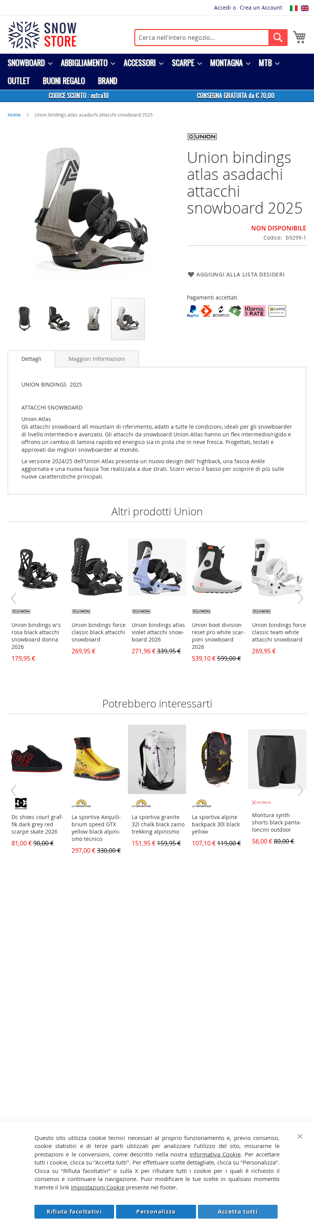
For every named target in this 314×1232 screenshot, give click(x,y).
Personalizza (155, 1211)
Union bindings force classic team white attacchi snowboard (279, 632)
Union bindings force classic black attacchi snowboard (99, 632)
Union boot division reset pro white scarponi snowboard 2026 (218, 635)
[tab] (31, 358)
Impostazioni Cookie (97, 1187)
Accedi (222, 7)
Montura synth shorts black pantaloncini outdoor (276, 822)
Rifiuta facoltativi (74, 1211)
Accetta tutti (238, 1211)
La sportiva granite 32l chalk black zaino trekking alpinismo (158, 824)
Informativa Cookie (215, 1154)
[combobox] (211, 37)
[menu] (157, 72)
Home (14, 115)
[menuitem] (27, 63)
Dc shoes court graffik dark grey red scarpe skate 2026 (37, 824)
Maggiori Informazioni (97, 358)
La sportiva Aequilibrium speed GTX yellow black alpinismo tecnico (96, 827)
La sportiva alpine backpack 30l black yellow (216, 824)
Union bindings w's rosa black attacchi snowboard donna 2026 (36, 635)
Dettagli (31, 358)
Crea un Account (261, 7)
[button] (25, 319)
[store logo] (42, 34)
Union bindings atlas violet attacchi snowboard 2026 (158, 632)
